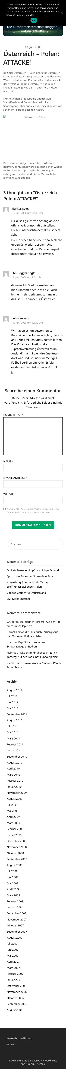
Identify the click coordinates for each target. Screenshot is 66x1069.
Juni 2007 (12, 949)
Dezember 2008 (16, 841)
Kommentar (13, 415)
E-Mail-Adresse (15, 478)
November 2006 (17, 992)
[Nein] (61, 13)
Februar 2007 (15, 973)
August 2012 (15, 690)
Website (9, 494)
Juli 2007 (12, 943)
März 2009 (13, 823)
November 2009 (17, 792)
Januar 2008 (14, 907)
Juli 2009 (12, 805)
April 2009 (13, 816)
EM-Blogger (19, 273)
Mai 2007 (12, 955)
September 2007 (17, 931)
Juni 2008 (12, 877)
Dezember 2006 (16, 986)
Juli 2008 (12, 871)
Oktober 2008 (15, 853)
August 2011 (15, 720)
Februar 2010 (15, 780)
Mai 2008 (12, 883)
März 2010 (13, 774)
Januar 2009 (14, 835)
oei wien (17, 318)
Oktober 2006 (15, 998)
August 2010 (15, 762)
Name (8, 461)
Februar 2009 (15, 829)
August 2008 (15, 865)
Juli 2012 (12, 696)
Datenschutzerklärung (19, 1038)
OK (34, 20)
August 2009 (15, 798)
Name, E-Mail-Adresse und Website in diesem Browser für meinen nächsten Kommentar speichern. (33, 510)
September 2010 (17, 756)
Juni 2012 (12, 702)
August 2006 (15, 1010)
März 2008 (13, 895)
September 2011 (17, 714)
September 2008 (17, 859)
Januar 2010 (14, 786)
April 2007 (13, 961)
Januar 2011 (14, 750)
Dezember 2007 (16, 913)
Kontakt (10, 1044)
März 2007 (13, 967)
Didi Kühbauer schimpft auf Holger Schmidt (33, 570)
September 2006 (17, 1004)
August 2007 (15, 937)
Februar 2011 (15, 744)
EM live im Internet (18, 598)
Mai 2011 (12, 732)
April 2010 (13, 768)
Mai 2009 (12, 811)
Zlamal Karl (14, 663)
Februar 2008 (15, 901)
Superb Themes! (35, 1063)
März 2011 (13, 738)
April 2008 (13, 889)
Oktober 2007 (15, 925)
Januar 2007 (14, 980)
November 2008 (17, 847)
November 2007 (17, 919)
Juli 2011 (12, 726)
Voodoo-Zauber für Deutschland (26, 592)
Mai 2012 (12, 708)
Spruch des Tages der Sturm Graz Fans (30, 576)
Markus (16, 208)
